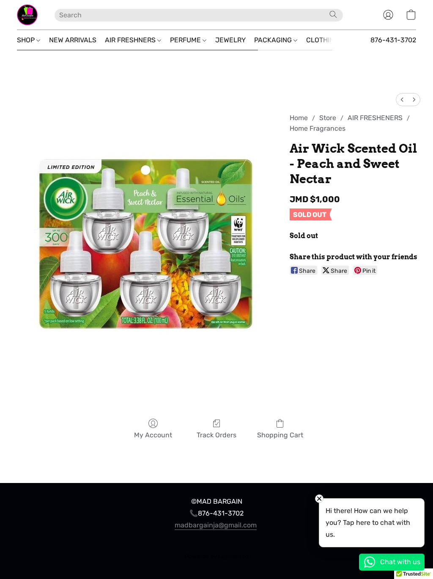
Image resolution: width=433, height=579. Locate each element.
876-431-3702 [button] (393, 40)
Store (327, 118)
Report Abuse (216, 541)
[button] (27, 14)
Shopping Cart (280, 435)
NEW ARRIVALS (72, 40)
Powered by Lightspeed (217, 556)
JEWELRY (230, 40)
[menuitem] (402, 99)
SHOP (26, 40)
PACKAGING (273, 40)
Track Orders (216, 435)
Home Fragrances (317, 128)
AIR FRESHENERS (375, 118)
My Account (153, 435)
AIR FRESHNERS (131, 40)
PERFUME (186, 40)
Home (299, 118)
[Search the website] (333, 14)
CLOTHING (323, 40)
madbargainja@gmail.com (216, 525)
